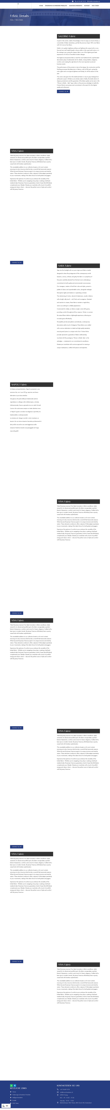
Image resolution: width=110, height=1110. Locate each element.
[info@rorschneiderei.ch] (58, 1092)
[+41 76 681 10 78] (58, 1089)
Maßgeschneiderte (17, 1097)
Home (14, 1092)
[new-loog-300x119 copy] (25, 6)
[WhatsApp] (11, 1085)
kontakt (14, 1100)
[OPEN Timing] (58, 1095)
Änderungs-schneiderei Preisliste (21, 1095)
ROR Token (15, 1103)
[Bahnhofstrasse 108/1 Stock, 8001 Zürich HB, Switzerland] (58, 1103)
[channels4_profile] (13, 6)
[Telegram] (72, 1)
